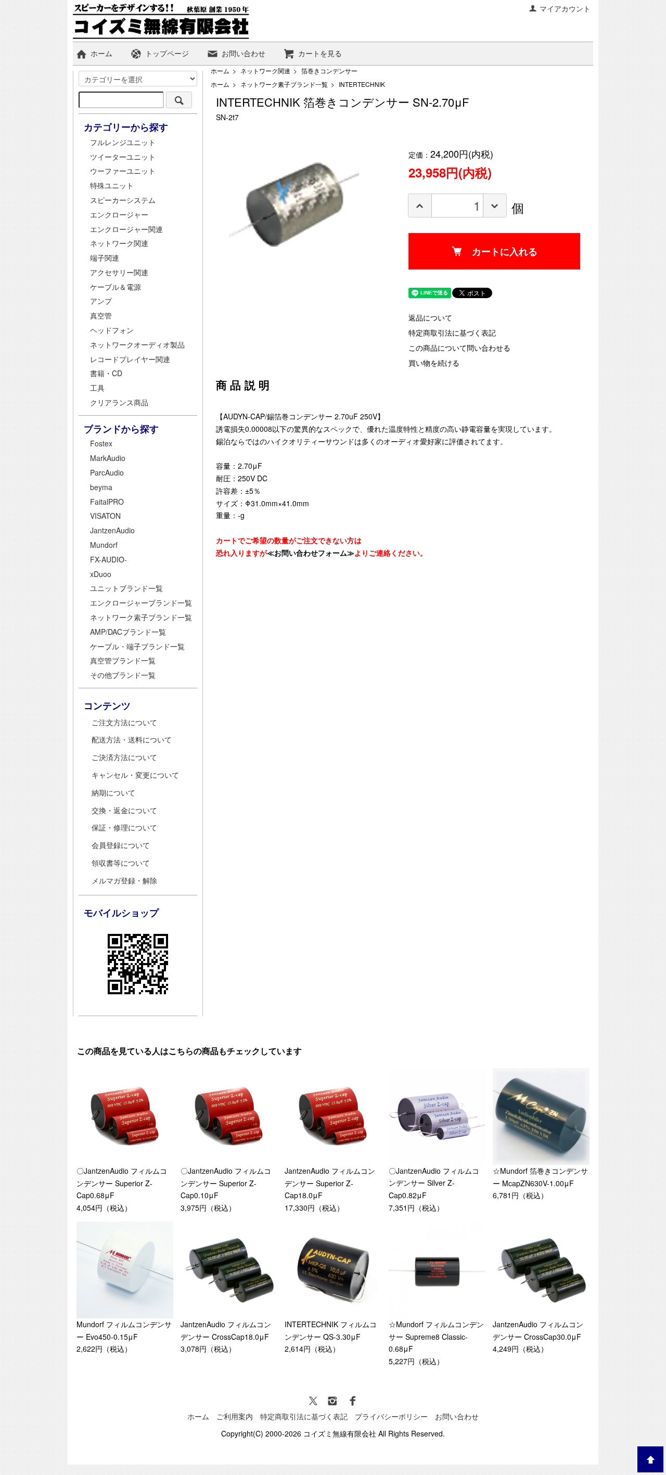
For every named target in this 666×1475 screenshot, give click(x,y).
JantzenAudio (112, 530)
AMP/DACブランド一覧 (128, 631)
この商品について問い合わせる (459, 347)
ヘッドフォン (112, 330)
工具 (97, 387)
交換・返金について (124, 810)
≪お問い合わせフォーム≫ (310, 552)
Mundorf (104, 545)
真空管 (101, 315)
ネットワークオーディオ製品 (137, 344)
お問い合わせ (243, 53)
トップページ (167, 53)
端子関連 (104, 257)
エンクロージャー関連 (126, 229)
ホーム (101, 53)
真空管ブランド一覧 (123, 660)
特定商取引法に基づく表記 (452, 332)
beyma (101, 487)
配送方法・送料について (132, 739)
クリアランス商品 (119, 402)
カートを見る (320, 53)
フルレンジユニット (123, 142)
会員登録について (121, 845)
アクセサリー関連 (119, 272)
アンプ (101, 301)
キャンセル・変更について (135, 774)
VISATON (105, 515)
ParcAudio (107, 472)
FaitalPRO (107, 501)
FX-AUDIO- (108, 559)
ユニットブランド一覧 (126, 588)
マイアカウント (565, 8)
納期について (113, 792)
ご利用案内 (234, 1416)
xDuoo (100, 574)
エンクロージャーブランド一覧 (141, 602)
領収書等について (121, 862)
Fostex (101, 443)
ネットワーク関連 (265, 70)
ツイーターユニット (123, 156)
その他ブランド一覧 (123, 675)
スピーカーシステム (123, 200)
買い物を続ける (433, 362)
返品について (430, 317)
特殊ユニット (112, 185)
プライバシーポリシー (391, 1416)
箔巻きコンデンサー (329, 70)
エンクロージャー (119, 214)
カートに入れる (504, 251)
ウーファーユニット (123, 170)
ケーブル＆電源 (115, 286)
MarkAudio (107, 458)
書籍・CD (106, 373)
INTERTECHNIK (362, 84)
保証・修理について (124, 827)
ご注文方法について (124, 722)
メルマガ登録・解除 (124, 880)
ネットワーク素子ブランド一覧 (284, 84)
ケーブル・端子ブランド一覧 (137, 646)
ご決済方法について (124, 757)
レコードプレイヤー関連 (130, 359)
